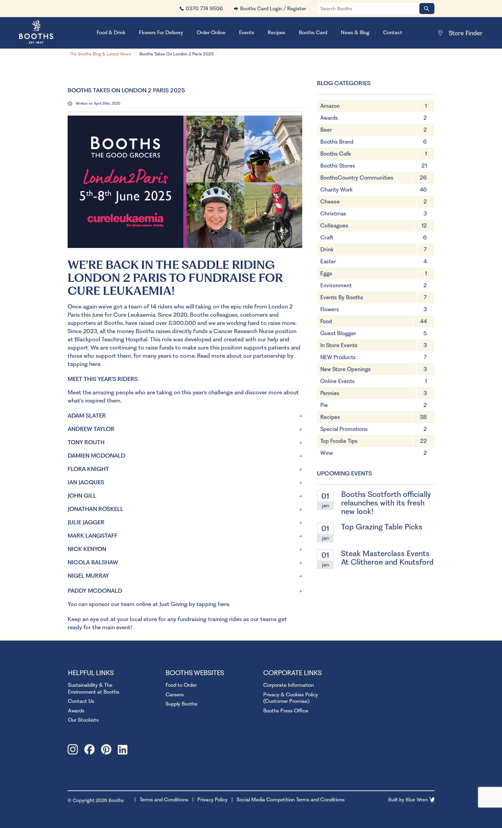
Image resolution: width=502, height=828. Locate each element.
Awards (329, 118)
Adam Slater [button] (87, 415)
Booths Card (313, 32)
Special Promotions (344, 429)
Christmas (333, 213)
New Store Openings (345, 369)
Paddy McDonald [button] (95, 590)
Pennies (329, 393)
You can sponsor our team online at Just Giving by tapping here (148, 604)
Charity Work (336, 189)
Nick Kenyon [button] (87, 549)
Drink (327, 249)
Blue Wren (417, 799)
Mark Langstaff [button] (92, 535)
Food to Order (181, 685)
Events (246, 32)
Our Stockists (83, 720)
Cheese (330, 201)
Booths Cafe (335, 153)
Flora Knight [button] (88, 468)
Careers (175, 695)
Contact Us (81, 701)
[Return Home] (44, 32)
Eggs (326, 273)
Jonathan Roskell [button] (95, 508)
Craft (326, 237)
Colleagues (334, 225)
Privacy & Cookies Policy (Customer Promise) (290, 698)
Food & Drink (111, 32)
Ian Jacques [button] (86, 482)
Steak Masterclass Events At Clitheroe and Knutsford (387, 557)
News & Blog (355, 32)
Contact (392, 32)
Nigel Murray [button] (88, 575)
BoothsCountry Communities (356, 177)
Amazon (330, 106)
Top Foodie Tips (339, 441)
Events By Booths (341, 297)
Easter (328, 261)
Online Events (337, 381)
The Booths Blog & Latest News (100, 53)
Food (326, 321)
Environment (336, 285)
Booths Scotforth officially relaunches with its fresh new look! (386, 503)
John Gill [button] (82, 495)
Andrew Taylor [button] (91, 428)
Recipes (276, 32)
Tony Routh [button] (86, 442)
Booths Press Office (285, 711)
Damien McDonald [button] (96, 455)
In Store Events (339, 345)
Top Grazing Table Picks (381, 526)
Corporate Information (288, 685)
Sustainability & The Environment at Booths (93, 688)
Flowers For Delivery (161, 32)
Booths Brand (336, 142)
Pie (324, 405)
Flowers (329, 309)
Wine (326, 453)
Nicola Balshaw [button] (93, 562)
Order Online (211, 32)
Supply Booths (181, 704)
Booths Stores (337, 165)
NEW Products (338, 357)
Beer (326, 130)
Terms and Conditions (164, 800)
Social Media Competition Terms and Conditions (291, 800)
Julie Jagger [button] (86, 522)
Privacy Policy (212, 800)
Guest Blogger (338, 333)
